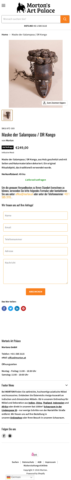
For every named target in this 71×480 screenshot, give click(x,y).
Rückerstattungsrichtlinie (36, 465)
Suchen (15, 462)
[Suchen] (64, 19)
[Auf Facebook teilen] (4, 308)
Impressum (50, 462)
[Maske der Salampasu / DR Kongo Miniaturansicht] (7, 115)
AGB (39, 462)
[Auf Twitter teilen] (10, 308)
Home (5, 34)
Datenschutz (28, 462)
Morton (10, 140)
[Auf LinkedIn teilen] (17, 308)
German (16, 477)
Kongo (33, 159)
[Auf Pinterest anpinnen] (23, 308)
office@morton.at (24, 194)
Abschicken (35, 291)
